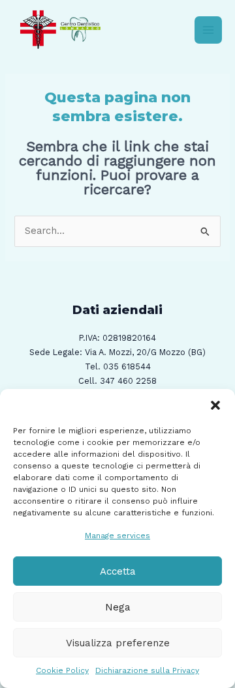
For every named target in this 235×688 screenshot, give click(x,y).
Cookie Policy (62, 670)
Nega (118, 607)
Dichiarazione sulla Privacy (147, 670)
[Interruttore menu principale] (208, 30)
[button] (215, 405)
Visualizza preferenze (118, 643)
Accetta (118, 571)
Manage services (117, 535)
